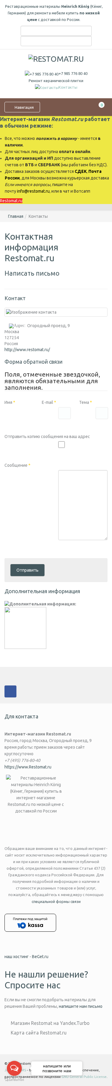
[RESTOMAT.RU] (56, 59)
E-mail (49, 402)
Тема (85, 402)
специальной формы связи (56, 901)
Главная (15, 216)
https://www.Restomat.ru (27, 767)
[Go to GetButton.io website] (14, 1080)
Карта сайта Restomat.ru (39, 1032)
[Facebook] (10, 691)
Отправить (27, 570)
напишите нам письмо (80, 1006)
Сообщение (17, 465)
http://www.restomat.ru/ (27, 349)
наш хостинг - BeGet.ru (26, 956)
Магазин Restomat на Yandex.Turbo (50, 1023)
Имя (9, 402)
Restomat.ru (11, 200)
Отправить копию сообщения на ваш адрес (47, 436)
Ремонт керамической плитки (56, 80)
